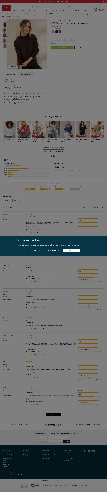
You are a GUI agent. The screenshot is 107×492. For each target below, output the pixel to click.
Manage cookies (35, 250)
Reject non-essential (53, 250)
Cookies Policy (75, 245)
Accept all (71, 250)
